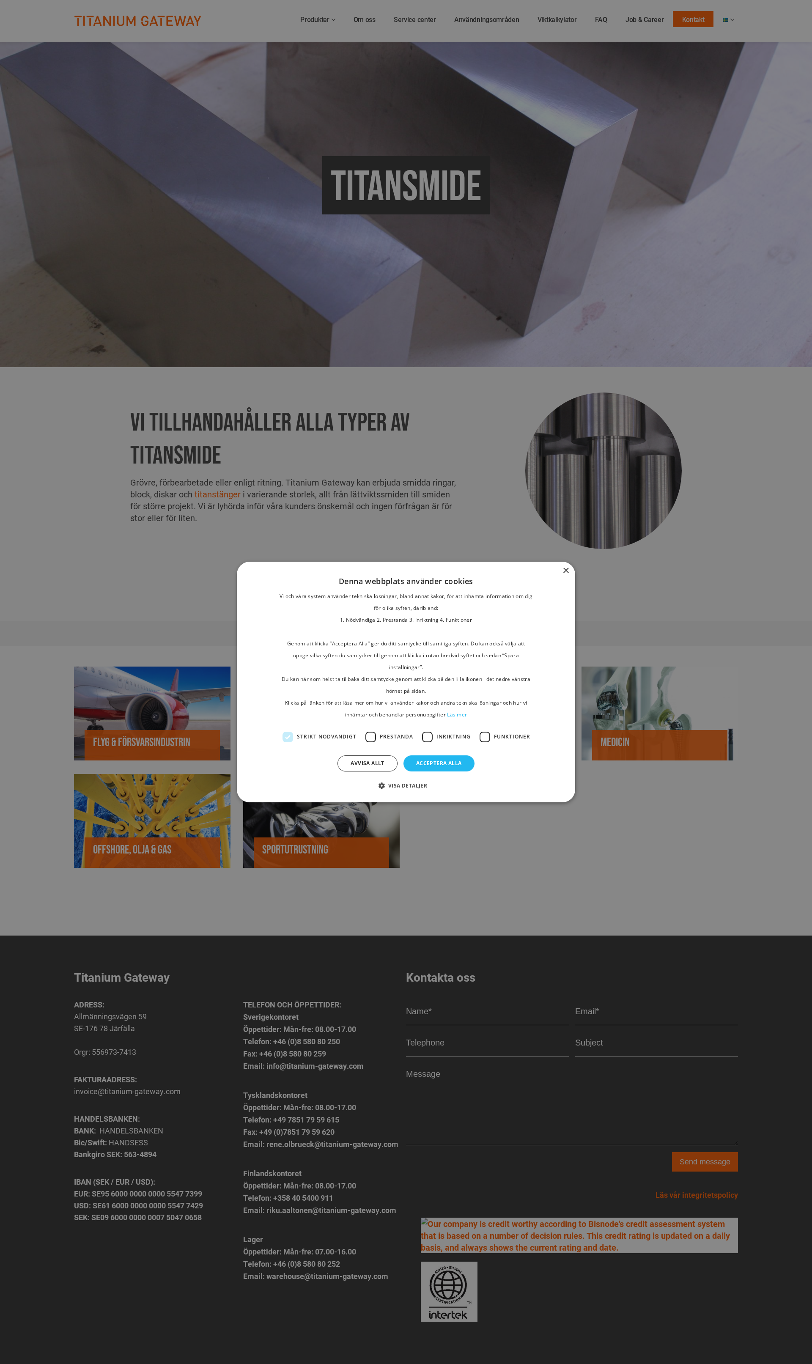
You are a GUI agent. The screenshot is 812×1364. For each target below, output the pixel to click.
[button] (406, 786)
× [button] (565, 571)
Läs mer (457, 714)
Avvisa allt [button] (367, 763)
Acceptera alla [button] (439, 763)
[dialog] (406, 682)
